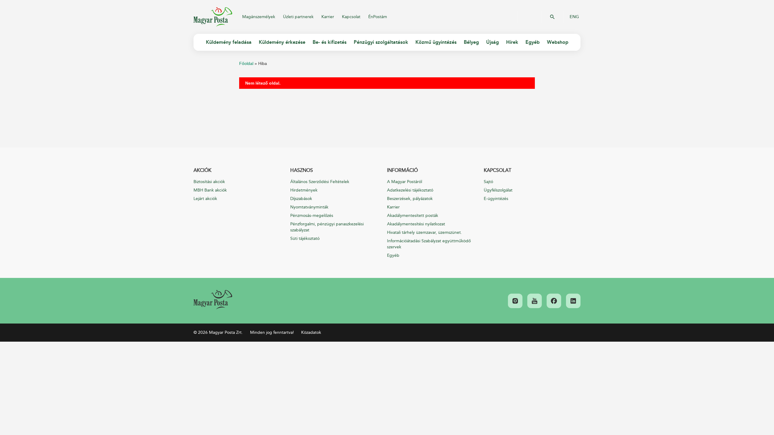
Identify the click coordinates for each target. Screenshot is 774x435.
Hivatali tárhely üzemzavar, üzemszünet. (424, 232)
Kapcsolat (351, 16)
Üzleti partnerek (298, 16)
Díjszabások (301, 198)
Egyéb (393, 255)
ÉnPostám (377, 16)
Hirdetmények (303, 190)
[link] (213, 299)
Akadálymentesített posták (412, 215)
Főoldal (246, 63)
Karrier (327, 16)
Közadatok (311, 332)
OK (552, 17)
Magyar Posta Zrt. (213, 17)
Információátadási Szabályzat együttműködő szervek (429, 244)
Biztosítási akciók (209, 181)
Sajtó (488, 181)
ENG (574, 17)
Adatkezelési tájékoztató (410, 190)
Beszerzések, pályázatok (410, 198)
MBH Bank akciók (210, 190)
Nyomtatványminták (309, 207)
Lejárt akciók (205, 198)
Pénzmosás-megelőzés (311, 215)
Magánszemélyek (258, 16)
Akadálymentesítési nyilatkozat (416, 224)
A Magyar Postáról (404, 181)
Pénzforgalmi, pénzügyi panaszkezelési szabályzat (327, 227)
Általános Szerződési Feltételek (319, 181)
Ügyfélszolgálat (498, 190)
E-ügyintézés (496, 198)
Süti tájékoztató (305, 238)
